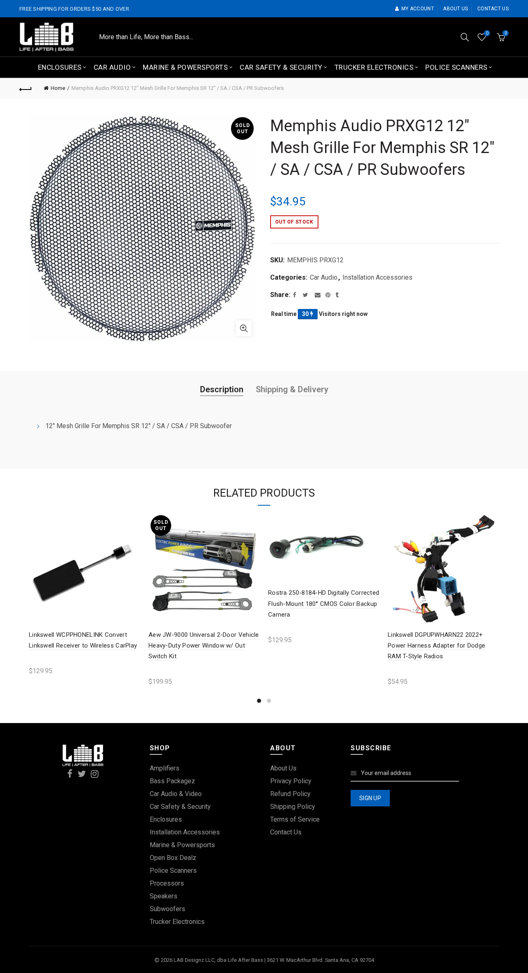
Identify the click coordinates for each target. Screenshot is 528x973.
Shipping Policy (292, 806)
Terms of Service (295, 819)
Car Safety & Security (281, 67)
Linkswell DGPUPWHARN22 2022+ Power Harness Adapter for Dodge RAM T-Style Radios (436, 645)
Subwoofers (167, 909)
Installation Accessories (377, 277)
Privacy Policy (290, 781)
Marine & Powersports (185, 67)
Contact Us (286, 832)
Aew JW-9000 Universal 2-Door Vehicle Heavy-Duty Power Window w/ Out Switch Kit (203, 645)
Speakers (163, 896)
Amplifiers (164, 768)
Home (58, 88)
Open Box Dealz (173, 858)
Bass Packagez (172, 781)
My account (417, 9)
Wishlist (487, 33)
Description (221, 389)
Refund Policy (290, 794)
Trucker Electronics (374, 67)
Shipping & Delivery (292, 389)
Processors (167, 883)
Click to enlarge (244, 328)
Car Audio (112, 67)
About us (455, 9)
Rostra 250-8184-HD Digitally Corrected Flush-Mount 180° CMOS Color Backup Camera (323, 603)
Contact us (493, 9)
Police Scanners (456, 67)
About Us (283, 768)
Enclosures (60, 67)
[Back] (25, 88)
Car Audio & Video (176, 794)
